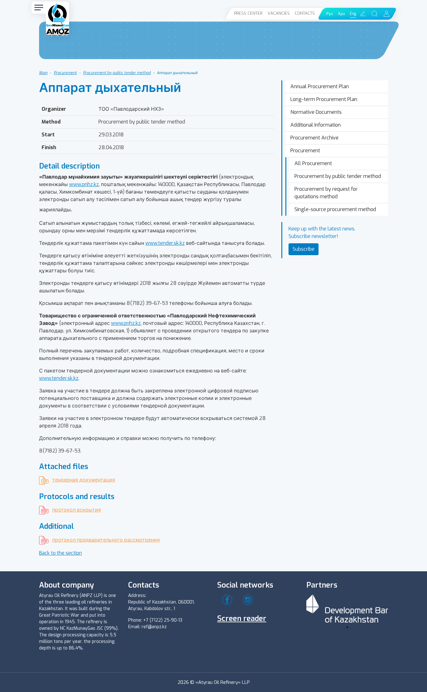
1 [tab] (347, 627)
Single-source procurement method (335, 209)
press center (248, 13)
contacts (305, 13)
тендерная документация (83, 480)
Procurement (65, 72)
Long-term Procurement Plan (323, 99)
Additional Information (315, 125)
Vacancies (279, 13)
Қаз (341, 13)
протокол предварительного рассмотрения (106, 540)
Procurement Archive (314, 137)
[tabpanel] (347, 607)
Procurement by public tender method (117, 72)
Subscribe (303, 249)
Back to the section (60, 553)
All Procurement (313, 163)
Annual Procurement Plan (319, 86)
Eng (353, 13)
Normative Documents (316, 112)
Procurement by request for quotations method (326, 193)
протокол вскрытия (76, 510)
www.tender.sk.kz (165, 243)
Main (43, 72)
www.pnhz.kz (84, 184)
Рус (329, 13)
